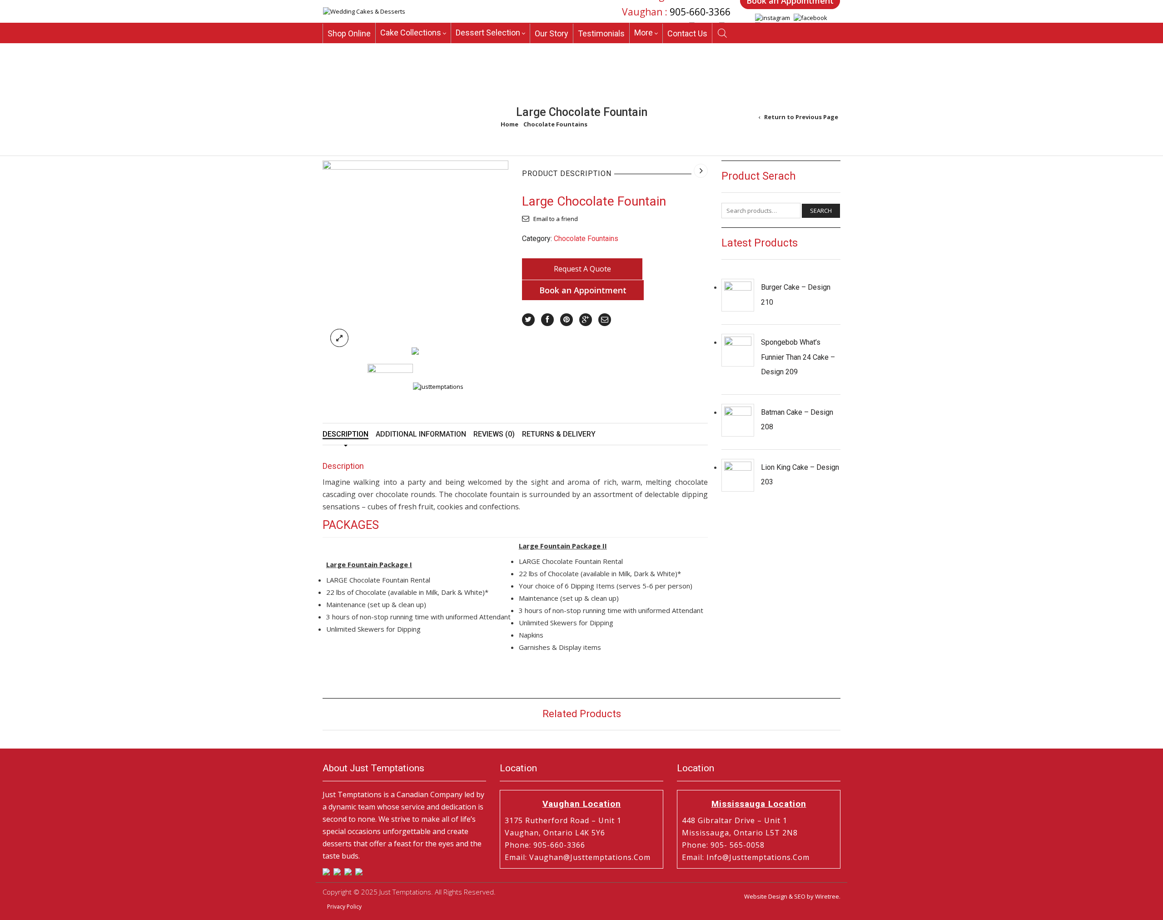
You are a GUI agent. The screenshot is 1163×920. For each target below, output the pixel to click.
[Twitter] (528, 319)
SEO (799, 896)
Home (509, 124)
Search (821, 210)
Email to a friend (555, 219)
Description (345, 434)
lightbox (339, 338)
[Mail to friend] (604, 319)
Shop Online (349, 37)
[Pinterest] (566, 319)
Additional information (421, 434)
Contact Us (687, 37)
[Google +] (585, 319)
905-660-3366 (700, 12)
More (643, 36)
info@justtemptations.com (758, 857)
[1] (415, 253)
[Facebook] (547, 319)
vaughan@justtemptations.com (590, 857)
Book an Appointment (582, 290)
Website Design (765, 896)
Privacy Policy (344, 906)
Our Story (551, 37)
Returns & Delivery (559, 434)
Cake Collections (410, 36)
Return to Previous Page (801, 117)
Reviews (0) (494, 434)
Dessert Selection (488, 36)
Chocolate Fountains (555, 124)
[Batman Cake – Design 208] (737, 420)
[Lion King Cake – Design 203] (737, 475)
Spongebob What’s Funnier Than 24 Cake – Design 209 (798, 357)
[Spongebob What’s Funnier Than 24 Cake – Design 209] (737, 350)
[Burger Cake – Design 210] (737, 295)
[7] (415, 351)
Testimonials (601, 37)
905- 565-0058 (738, 845)
